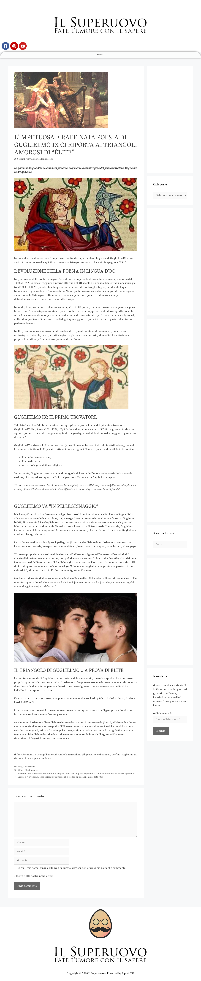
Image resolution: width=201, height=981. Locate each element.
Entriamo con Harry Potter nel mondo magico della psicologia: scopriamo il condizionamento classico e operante (76, 773)
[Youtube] (23, 46)
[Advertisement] (170, 119)
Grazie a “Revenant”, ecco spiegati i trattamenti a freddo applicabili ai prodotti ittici (60, 777)
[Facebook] (5, 46)
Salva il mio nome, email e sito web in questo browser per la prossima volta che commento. (72, 868)
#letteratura (31, 770)
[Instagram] (14, 46)
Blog (20, 766)
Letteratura (29, 766)
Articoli (99, 54)
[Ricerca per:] (170, 544)
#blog (21, 770)
